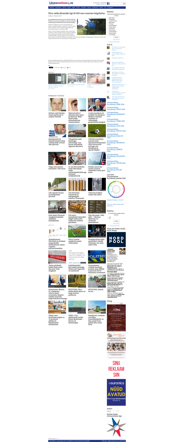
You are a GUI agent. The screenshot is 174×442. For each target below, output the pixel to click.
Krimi (73, 7)
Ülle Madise (112, 19)
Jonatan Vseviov (113, 21)
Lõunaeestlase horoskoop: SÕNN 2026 (116, 108)
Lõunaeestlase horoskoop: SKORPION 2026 (116, 143)
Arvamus (83, 7)
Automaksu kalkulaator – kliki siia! (115, 200)
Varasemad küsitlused (114, 41)
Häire (69, 7)
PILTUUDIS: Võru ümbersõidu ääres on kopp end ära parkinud (118, 48)
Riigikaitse (95, 7)
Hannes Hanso (112, 33)
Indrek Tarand (112, 27)
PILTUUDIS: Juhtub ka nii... (118, 58)
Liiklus (64, 7)
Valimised (110, 7)
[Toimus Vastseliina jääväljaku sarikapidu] (77, 79)
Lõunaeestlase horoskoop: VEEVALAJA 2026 (116, 163)
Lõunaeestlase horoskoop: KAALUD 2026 (115, 136)
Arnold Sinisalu (112, 31)
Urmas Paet (112, 28)
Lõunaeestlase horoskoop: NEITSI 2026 (116, 130)
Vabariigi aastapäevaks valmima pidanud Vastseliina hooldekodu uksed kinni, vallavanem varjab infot (57, 86)
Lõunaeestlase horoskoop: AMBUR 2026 (114, 149)
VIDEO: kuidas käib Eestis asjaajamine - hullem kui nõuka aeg (119, 64)
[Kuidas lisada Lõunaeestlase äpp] (116, 427)
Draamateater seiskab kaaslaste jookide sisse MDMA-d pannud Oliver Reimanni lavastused (117, 80)
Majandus (58, 7)
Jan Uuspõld (112, 34)
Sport (78, 7)
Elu (105, 7)
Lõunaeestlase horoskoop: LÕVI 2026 (115, 125)
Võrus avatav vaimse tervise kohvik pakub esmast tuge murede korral (118, 98)
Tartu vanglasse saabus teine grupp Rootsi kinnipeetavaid (118, 68)
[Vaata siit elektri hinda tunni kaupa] (116, 239)
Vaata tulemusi (116, 39)
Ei (109, 218)
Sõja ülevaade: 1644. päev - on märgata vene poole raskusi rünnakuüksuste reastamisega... (119, 86)
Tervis (89, 7)
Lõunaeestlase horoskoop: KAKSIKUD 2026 (116, 114)
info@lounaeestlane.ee (101, 4)
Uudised (52, 7)
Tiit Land (111, 24)
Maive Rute (111, 22)
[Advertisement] (77, 49)
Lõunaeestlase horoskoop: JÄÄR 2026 (115, 103)
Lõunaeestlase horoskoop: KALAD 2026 (114, 170)
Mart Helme (112, 18)
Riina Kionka (112, 30)
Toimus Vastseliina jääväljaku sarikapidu (76, 84)
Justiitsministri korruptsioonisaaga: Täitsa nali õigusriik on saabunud (118, 93)
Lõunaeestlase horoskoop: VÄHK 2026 (116, 120)
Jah (110, 217)
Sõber (101, 7)
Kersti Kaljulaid (112, 25)
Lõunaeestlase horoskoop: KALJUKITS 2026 (116, 156)
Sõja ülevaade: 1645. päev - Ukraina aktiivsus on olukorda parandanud (118, 73)
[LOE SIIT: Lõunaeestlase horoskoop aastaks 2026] (116, 189)
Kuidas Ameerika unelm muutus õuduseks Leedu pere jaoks (118, 54)
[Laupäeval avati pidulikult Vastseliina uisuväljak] (96, 79)
